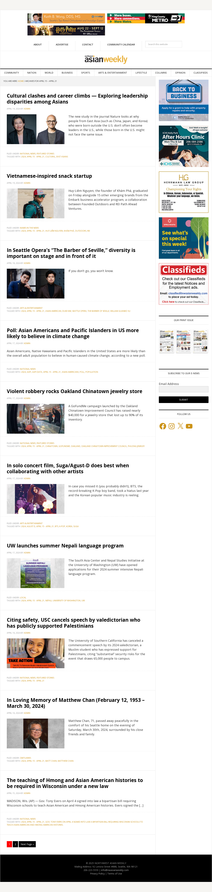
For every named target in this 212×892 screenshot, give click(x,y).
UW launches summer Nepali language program (65, 545)
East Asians (62, 156)
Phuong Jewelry (136, 446)
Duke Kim (66, 311)
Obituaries (25, 758)
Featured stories (45, 153)
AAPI (29, 372)
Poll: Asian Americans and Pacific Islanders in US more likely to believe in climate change (73, 333)
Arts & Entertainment (31, 308)
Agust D (31, 526)
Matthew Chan (66, 760)
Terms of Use (114, 873)
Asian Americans (70, 372)
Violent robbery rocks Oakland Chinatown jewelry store (74, 391)
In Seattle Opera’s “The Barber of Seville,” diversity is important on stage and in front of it (71, 253)
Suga (76, 526)
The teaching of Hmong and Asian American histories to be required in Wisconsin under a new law (75, 783)
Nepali (48, 600)
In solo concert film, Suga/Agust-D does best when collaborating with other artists (68, 468)
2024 (23, 156)
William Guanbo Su (120, 311)
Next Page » (27, 844)
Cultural (50, 156)
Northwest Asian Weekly (106, 59)
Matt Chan (51, 760)
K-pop (62, 526)
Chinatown (51, 446)
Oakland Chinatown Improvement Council (104, 446)
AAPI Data (37, 372)
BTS (56, 526)
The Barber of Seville (98, 311)
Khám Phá (69, 230)
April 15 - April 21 (35, 156)
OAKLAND (75, 446)
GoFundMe (64, 446)
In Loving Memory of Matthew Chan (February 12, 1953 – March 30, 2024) (76, 703)
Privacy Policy (97, 873)
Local (23, 597)
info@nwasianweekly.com (115, 870)
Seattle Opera (79, 311)
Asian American (53, 311)
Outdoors (80, 230)
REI (88, 230)
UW (83, 600)
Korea (69, 526)
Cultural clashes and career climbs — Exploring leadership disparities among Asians (77, 98)
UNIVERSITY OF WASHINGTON (66, 600)
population (91, 372)
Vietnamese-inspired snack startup (49, 175)
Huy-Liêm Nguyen (54, 230)
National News (28, 153)
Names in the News (29, 227)
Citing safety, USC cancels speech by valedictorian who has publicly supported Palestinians (73, 622)
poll (82, 372)
